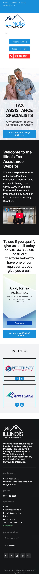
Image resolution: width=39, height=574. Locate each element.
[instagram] (22, 378)
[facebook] (17, 378)
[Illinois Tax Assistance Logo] (14, 15)
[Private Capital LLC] (19, 386)
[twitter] (11, 555)
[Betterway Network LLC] (19, 360)
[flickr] (28, 555)
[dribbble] (22, 555)
